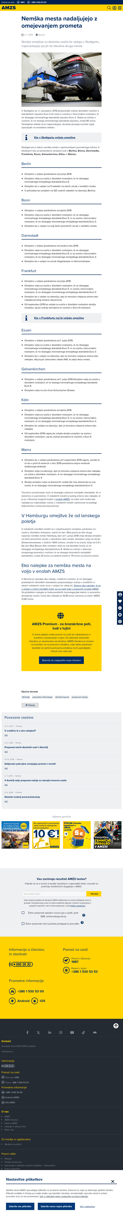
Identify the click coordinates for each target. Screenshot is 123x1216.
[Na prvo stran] (12, 7)
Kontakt (6, 1041)
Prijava (94, 893)
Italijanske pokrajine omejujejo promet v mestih (30, 764)
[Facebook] (27, 1032)
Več (6, 735)
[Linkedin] (50, 1032)
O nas (5, 1112)
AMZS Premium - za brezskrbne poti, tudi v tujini (61, 626)
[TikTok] (83, 1032)
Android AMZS (12, 1097)
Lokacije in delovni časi (15, 1126)
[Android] (94, 1032)
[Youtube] (72, 1032)
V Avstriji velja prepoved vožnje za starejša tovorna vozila (35, 780)
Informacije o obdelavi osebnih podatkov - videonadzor (29, 1165)
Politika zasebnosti (13, 1162)
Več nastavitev (87, 1206)
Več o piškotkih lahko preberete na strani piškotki (64, 1196)
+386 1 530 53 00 (13, 1092)
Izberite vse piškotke (20, 1206)
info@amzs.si (7, 1051)
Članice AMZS (10, 1123)
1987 (17, 1077)
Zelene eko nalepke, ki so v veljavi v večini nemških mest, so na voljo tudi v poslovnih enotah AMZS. (61, 587)
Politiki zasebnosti (77, 905)
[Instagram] (61, 1032)
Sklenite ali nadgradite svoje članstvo (61, 660)
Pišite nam (9, 1129)
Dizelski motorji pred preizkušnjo (22, 797)
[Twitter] (38, 1032)
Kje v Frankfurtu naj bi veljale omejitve (59, 318)
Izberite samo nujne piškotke (56, 1206)
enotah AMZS (62, 499)
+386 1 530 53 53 (20, 1082)
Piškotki (8, 1158)
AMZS (7, 1116)
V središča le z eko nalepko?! (20, 730)
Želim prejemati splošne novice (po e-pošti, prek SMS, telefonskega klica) (53, 914)
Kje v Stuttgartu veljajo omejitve (54, 137)
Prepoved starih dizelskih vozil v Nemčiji (26, 747)
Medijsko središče (12, 1144)
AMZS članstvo (11, 1119)
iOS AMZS (10, 1102)
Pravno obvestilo (12, 1168)
